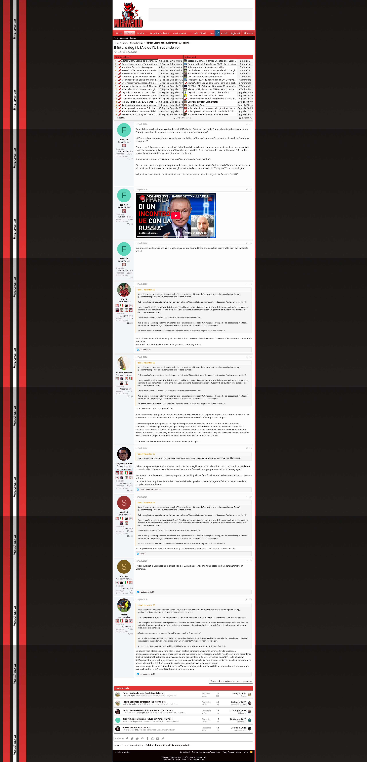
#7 (250, 497)
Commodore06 (240, 730)
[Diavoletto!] (124, 145)
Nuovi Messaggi (121, 38)
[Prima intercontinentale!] (126, 310)
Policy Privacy (228, 752)
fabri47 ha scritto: (144, 289)
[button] (146, 33)
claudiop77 (241, 721)
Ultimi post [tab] (190, 56)
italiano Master (123, 752)
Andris (125, 695)
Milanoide (242, 713)
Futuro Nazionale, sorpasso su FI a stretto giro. (144, 702)
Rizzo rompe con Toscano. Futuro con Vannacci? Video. (148, 719)
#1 (250, 124)
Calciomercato (180, 33)
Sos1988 (124, 576)
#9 (250, 599)
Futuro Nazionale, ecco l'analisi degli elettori (143, 693)
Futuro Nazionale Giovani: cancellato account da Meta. (148, 710)
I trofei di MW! (199, 33)
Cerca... (133, 38)
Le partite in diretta (159, 33)
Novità (140, 33)
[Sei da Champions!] (130, 305)
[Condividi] (246, 124)
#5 (250, 357)
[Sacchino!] (130, 310)
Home (119, 33)
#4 (250, 284)
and (145, 349)
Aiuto (238, 752)
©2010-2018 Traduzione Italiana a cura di (184, 759)
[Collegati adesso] (124, 369)
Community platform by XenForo (183, 757)
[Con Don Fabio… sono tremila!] (117, 310)
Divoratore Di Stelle (238, 704)
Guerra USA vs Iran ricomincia (137, 727)
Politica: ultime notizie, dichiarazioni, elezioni (158, 695)
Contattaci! (185, 752)
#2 (250, 189)
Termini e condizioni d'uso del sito (206, 752)
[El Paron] (126, 305)
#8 (250, 561)
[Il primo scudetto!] (121, 305)
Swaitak (124, 512)
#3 (250, 243)
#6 (250, 448)
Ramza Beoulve (124, 372)
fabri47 (119, 52)
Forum (129, 33)
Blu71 (124, 299)
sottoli (124, 614)
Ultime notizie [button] (122, 56)
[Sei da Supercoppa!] (121, 310)
